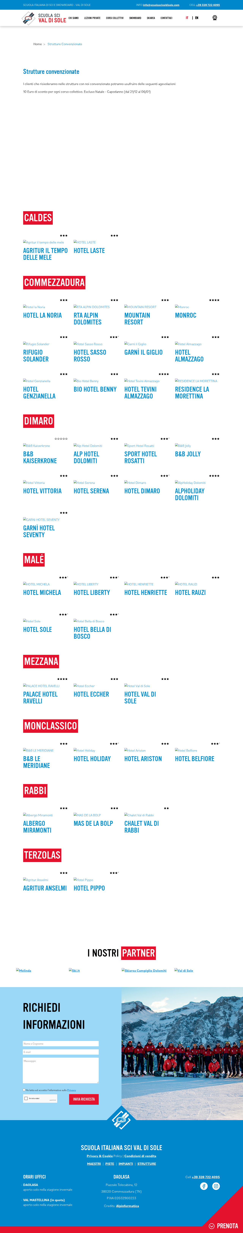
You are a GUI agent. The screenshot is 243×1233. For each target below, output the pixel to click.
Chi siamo (74, 18)
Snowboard (135, 18)
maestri (94, 1163)
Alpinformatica (127, 1206)
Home (37, 44)
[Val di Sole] (183, 970)
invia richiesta (84, 1099)
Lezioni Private (92, 18)
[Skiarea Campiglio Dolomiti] (144, 970)
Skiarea (151, 18)
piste (109, 1163)
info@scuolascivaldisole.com (161, 5)
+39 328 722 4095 (208, 5)
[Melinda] (23, 970)
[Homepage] (43, 18)
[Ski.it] (74, 970)
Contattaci (166, 18)
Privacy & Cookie (100, 1156)
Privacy (71, 1090)
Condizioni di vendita (140, 1156)
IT (187, 18)
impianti (126, 1163)
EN (196, 18)
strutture (146, 1163)
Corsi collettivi (115, 18)
